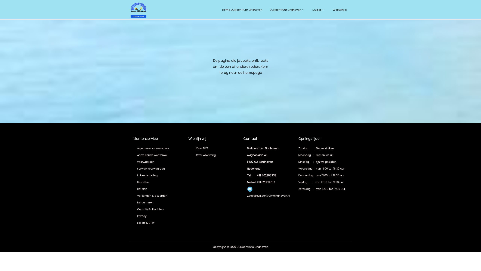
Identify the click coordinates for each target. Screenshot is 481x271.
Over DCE (202, 148)
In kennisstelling (147, 175)
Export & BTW (146, 223)
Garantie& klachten (150, 209)
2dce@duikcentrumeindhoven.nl (268, 196)
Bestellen (143, 182)
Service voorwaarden (151, 169)
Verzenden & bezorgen (152, 196)
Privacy (142, 216)
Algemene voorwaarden (153, 148)
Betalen (142, 189)
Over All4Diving (206, 155)
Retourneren (145, 202)
